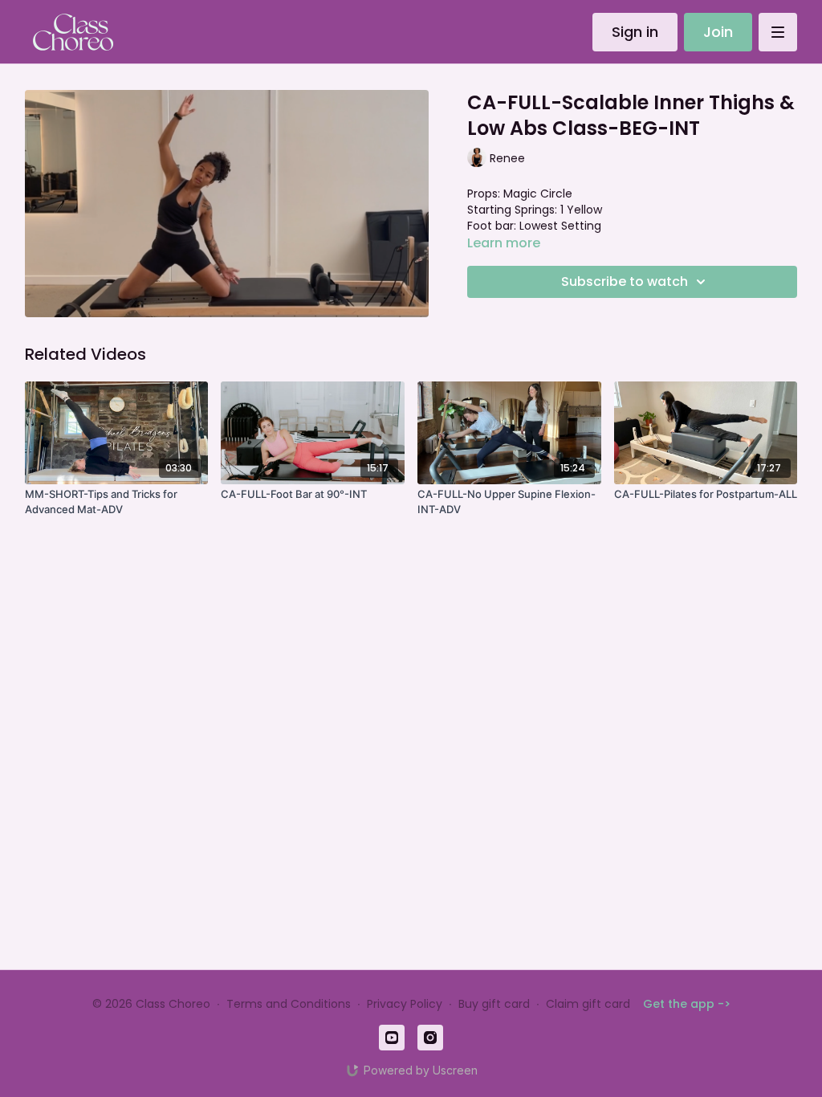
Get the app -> (686, 1004)
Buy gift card (494, 1004)
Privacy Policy (404, 1004)
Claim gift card (588, 1004)
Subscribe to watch (624, 281)
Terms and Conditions (288, 1004)
